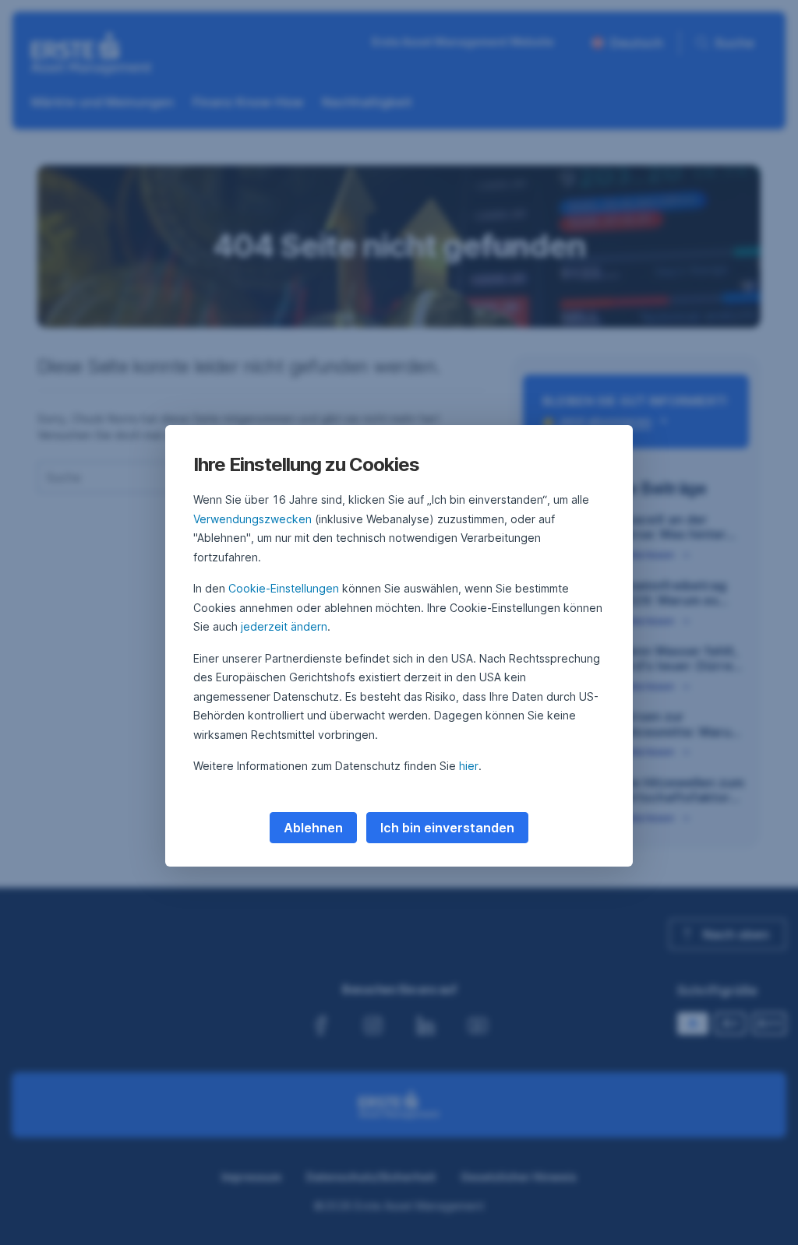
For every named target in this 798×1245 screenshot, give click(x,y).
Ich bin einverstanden (447, 827)
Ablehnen (313, 827)
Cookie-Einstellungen (283, 588)
